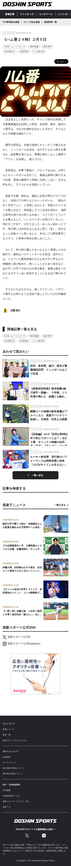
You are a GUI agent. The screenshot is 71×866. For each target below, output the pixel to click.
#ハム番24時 (38, 51)
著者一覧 (7, 735)
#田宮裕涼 (24, 51)
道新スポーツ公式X (19, 636)
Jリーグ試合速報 (32, 22)
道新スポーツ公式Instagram (24, 643)
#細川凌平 (47, 46)
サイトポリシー (10, 762)
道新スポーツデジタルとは (14, 740)
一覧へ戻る (37, 475)
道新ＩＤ (7, 807)
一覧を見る (60, 505)
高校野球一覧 (50, 22)
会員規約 (7, 757)
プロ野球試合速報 (10, 22)
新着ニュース (9, 729)
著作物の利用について (12, 774)
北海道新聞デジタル (11, 796)
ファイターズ (27, 14)
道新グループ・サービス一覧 (15, 801)
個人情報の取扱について (13, 768)
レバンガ (62, 14)
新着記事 (10, 14)
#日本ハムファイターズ (14, 46)
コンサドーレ (46, 14)
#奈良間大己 (9, 51)
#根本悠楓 (33, 46)
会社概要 (7, 790)
